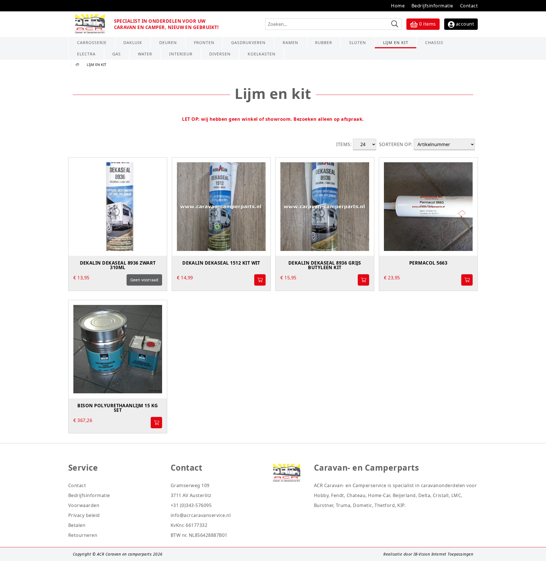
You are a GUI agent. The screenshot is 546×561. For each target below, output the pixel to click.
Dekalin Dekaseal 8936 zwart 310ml (118, 266)
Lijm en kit (395, 42)
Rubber (323, 42)
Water (145, 54)
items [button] (427, 24)
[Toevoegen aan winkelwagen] (260, 280)
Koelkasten (262, 54)
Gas (116, 54)
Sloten (357, 42)
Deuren (168, 42)
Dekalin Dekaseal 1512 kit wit (221, 263)
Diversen (220, 54)
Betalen (76, 525)
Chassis (434, 42)
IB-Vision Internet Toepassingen (443, 554)
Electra (86, 54)
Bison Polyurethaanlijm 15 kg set (117, 408)
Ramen (290, 42)
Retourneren (82, 535)
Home (398, 6)
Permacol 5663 (428, 263)
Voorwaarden (83, 505)
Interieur (181, 54)
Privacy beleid (84, 515)
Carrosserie (92, 42)
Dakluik (132, 42)
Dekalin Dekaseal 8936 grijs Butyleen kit (324, 266)
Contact (469, 6)
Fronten (204, 42)
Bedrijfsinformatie (432, 6)
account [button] (464, 24)
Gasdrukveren (248, 42)
